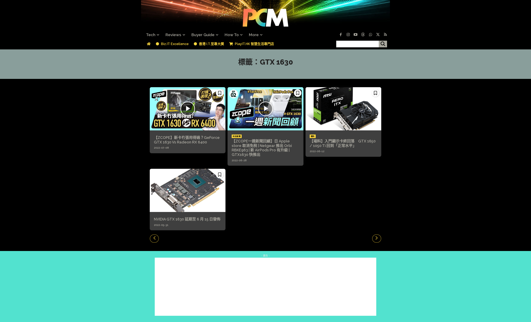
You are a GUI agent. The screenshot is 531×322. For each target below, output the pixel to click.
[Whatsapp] (370, 35)
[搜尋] (383, 44)
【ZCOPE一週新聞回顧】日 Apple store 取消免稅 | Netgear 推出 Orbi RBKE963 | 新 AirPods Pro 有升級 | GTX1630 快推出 (262, 148)
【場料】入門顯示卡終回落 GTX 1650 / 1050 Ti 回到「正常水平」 (343, 143)
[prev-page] (154, 238)
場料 (313, 136)
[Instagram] (348, 35)
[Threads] (363, 35)
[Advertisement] (265, 287)
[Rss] (385, 35)
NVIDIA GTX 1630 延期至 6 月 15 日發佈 (187, 219)
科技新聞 (237, 136)
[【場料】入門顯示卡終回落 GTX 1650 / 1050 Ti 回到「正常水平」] (343, 108)
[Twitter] (378, 35)
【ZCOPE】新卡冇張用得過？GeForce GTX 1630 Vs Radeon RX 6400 (187, 139)
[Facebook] (340, 35)
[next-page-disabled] (376, 238)
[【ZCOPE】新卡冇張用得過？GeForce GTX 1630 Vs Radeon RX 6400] (187, 108)
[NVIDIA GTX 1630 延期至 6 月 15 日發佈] (187, 190)
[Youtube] (355, 35)
